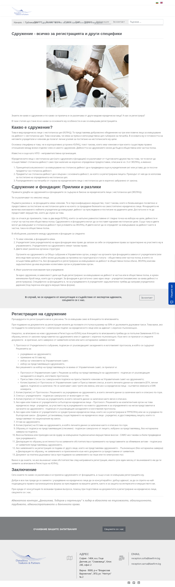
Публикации (102, 21)
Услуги (67, 21)
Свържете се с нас (114, 529)
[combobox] (145, 21)
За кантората (53, 21)
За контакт (119, 21)
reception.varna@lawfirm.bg (146, 563)
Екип (77, 21)
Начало (38, 21)
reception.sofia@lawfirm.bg (145, 558)
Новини (88, 21)
